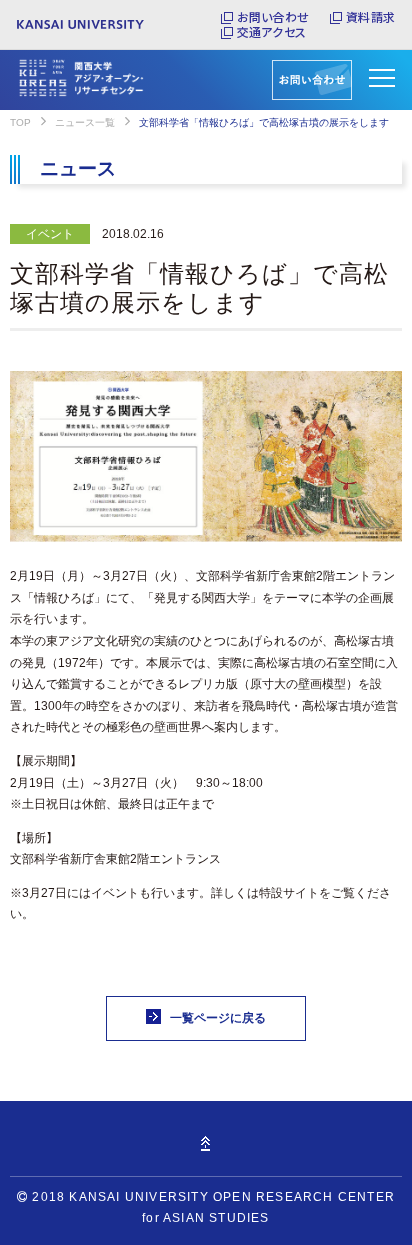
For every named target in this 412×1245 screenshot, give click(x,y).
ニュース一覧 (85, 122)
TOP (20, 122)
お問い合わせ (273, 17)
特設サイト (289, 893)
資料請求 (370, 17)
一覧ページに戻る (218, 1018)
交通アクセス (271, 32)
